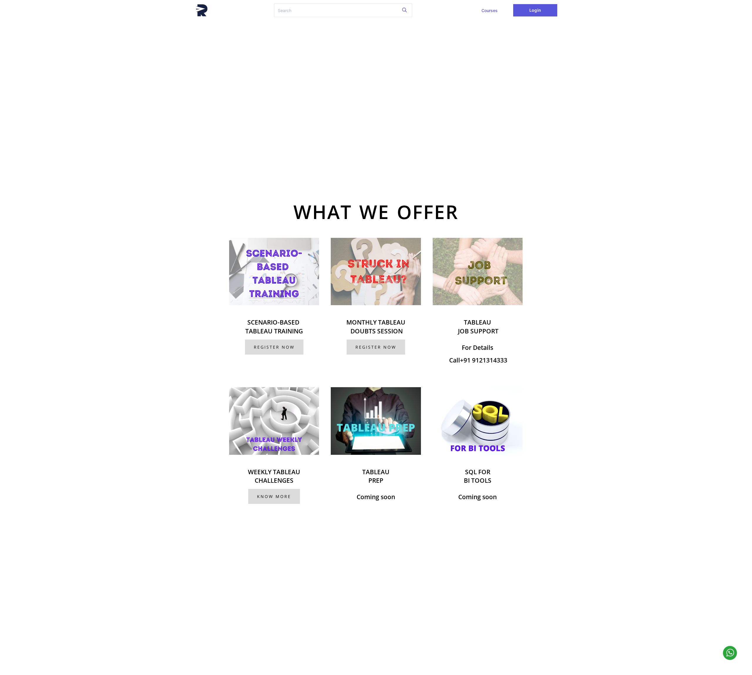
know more (274, 496)
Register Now (274, 347)
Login (535, 10)
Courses (489, 10)
